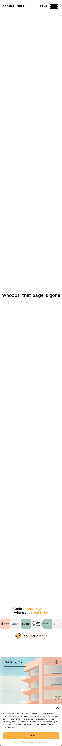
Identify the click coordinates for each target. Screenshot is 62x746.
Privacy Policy (20, 742)
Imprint (45, 742)
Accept (31, 736)
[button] (57, 707)
